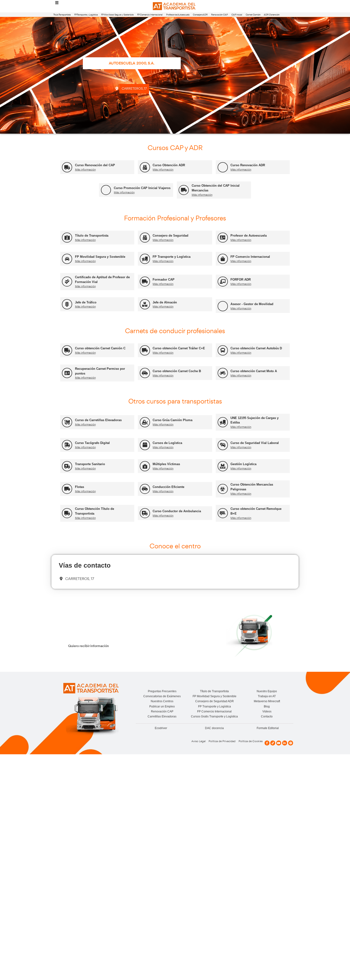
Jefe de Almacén (165, 302)
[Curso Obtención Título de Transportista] (67, 513)
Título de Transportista (91, 235)
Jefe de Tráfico (85, 302)
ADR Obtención (272, 14)
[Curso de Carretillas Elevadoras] (67, 422)
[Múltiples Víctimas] (145, 466)
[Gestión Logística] (223, 466)
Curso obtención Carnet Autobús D (256, 348)
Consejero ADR (200, 14)
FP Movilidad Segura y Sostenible (117, 14)
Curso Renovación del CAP (95, 165)
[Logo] (175, 6)
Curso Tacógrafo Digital (92, 443)
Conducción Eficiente (168, 487)
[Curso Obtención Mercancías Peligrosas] (223, 489)
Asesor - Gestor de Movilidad (251, 304)
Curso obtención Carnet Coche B (177, 371)
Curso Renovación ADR (247, 165)
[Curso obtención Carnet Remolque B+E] (223, 513)
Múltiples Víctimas (166, 464)
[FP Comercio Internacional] (223, 259)
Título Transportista (62, 14)
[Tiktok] (272, 742)
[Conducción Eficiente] (145, 489)
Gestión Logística (243, 464)
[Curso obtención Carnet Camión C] (67, 350)
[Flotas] (67, 489)
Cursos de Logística (167, 443)
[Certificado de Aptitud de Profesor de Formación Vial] (67, 282)
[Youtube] (278, 742)
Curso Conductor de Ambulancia (177, 511)
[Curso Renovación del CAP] (67, 167)
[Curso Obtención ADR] (145, 167)
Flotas (79, 487)
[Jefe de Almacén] (145, 304)
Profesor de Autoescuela (178, 14)
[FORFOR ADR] (223, 282)
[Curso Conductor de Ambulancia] (145, 513)
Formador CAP (164, 279)
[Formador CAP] (145, 282)
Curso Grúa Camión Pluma (172, 420)
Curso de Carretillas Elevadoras (98, 420)
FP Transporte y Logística (86, 14)
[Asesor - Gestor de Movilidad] (223, 306)
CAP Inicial (236, 14)
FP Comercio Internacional (150, 14)
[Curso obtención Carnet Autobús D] (223, 350)
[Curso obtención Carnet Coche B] (145, 373)
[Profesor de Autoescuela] (223, 238)
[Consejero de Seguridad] (145, 238)
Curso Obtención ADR (169, 165)
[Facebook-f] (267, 742)
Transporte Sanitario (90, 464)
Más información (85, 169)
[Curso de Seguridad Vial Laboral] (223, 445)
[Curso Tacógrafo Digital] (67, 445)
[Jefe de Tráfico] (67, 304)
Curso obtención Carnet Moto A (253, 371)
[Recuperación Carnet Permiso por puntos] (67, 373)
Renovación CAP (219, 14)
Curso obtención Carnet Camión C (100, 348)
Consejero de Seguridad (170, 235)
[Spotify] (290, 742)
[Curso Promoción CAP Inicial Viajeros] (106, 190)
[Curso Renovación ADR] (223, 167)
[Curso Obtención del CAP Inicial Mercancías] (184, 190)
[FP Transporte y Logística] (145, 259)
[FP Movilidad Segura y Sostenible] (67, 259)
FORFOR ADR (240, 279)
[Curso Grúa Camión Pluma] (145, 422)
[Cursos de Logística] (145, 445)
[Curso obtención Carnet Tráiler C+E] (145, 350)
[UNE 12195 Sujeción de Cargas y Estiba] (223, 422)
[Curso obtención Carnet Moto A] (223, 373)
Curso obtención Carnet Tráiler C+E (179, 348)
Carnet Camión (253, 14)
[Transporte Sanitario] (67, 466)
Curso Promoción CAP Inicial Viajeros (142, 188)
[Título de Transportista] (67, 238)
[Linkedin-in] (284, 742)
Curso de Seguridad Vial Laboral (254, 443)
